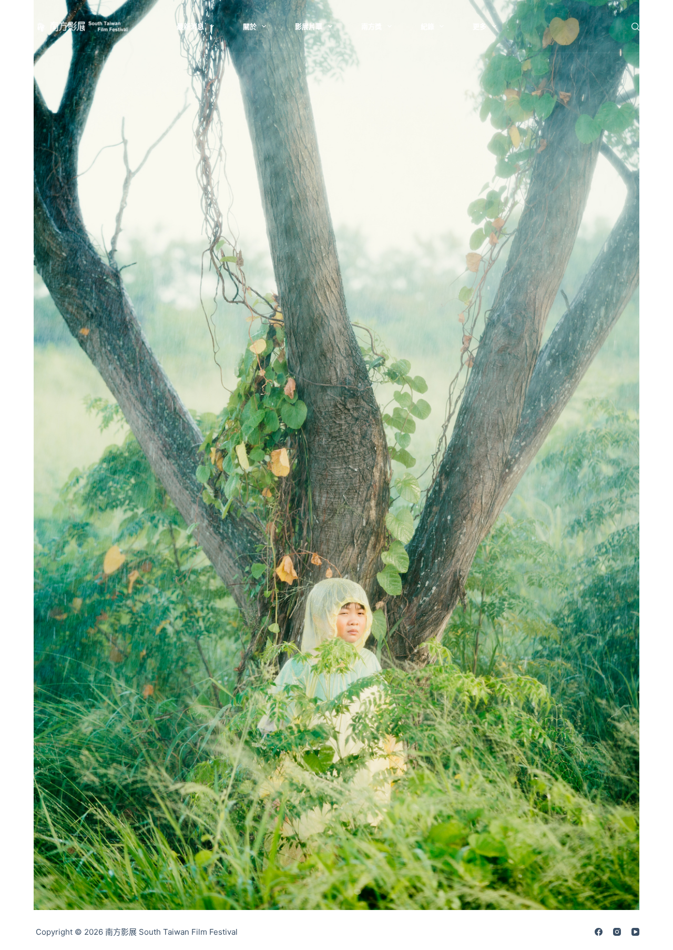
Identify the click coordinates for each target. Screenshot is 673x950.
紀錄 (427, 26)
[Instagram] (617, 932)
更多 (479, 26)
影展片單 (308, 26)
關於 (250, 26)
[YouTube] (635, 932)
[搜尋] (635, 27)
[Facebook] (599, 932)
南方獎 (371, 26)
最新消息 (190, 26)
